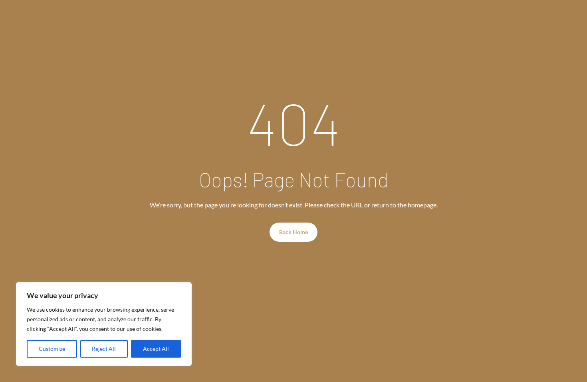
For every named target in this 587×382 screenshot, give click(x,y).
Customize (52, 348)
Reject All (104, 348)
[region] (104, 324)
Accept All (156, 348)
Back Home (293, 232)
